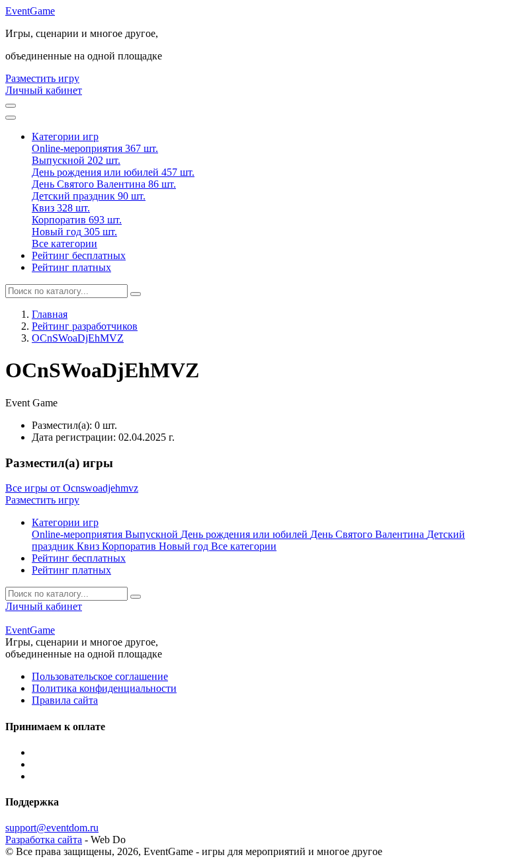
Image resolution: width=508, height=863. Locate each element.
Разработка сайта (43, 839)
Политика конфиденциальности (104, 688)
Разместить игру (42, 78)
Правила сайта (65, 700)
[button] (65, 136)
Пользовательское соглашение (100, 676)
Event (30, 11)
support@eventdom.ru (52, 827)
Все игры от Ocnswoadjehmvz (71, 488)
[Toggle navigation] (10, 118)
